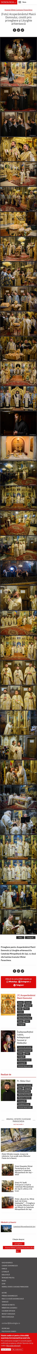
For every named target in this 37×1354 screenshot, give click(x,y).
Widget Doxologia (8, 1314)
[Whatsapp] (18, 30)
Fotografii (30, 938)
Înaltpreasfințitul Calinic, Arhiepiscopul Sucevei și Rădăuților (25, 1037)
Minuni (26, 1009)
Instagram (25, 981)
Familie (4, 1269)
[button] (22, 2)
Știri (3, 1284)
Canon (20, 1006)
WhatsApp (13, 981)
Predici (20, 1021)
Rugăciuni (28, 1006)
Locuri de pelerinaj (24, 1015)
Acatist (20, 1002)
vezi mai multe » (18, 1124)
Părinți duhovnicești (10, 1296)
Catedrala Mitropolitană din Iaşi (24, 1226)
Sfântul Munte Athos (24, 1018)
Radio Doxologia (8, 1317)
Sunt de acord (6, 1349)
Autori (4, 1293)
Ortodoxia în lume (23, 1104)
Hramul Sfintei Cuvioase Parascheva (18, 9)
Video (20, 938)
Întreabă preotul (8, 1278)
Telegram (19, 985)
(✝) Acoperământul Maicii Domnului (26, 996)
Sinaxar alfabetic (8, 1305)
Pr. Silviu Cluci (23, 1080)
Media (4, 1281)
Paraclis (27, 1002)
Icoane (20, 1012)
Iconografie (21, 1063)
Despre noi (6, 1328)
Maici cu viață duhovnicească (13, 1299)
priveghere (18, 1244)
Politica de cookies (9, 1331)
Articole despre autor (24, 1066)
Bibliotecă (6, 1275)
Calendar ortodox (8, 1311)
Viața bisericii (7, 1263)
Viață (20, 1009)
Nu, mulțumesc (17, 1349)
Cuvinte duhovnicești (24, 1050)
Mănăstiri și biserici (24, 1060)
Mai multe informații (13, 1345)
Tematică (5, 1302)
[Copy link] (22, 30)
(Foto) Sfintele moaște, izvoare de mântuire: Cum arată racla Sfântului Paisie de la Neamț (16, 1156)
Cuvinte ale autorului (24, 1047)
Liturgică (5, 1272)
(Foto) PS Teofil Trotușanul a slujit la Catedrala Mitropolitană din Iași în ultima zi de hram (24, 1187)
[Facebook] (14, 30)
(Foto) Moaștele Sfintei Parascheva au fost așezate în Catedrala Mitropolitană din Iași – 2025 (24, 1170)
